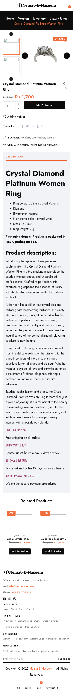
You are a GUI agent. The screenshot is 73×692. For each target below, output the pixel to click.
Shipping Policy (50, 621)
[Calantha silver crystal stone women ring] (53, 520)
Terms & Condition (13, 627)
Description (14, 156)
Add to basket (45, 105)
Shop (21, 609)
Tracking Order (32, 627)
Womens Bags (37, 638)
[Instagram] (9, 598)
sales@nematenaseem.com (21, 586)
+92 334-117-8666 (21, 592)
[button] (67, 5)
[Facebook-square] (4, 598)
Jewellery (39, 18)
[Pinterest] (14, 598)
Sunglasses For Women (57, 638)
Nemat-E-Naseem (40, 668)
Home (10, 18)
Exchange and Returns (29, 621)
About (14, 609)
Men (15, 638)
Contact (30, 609)
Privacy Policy (9, 621)
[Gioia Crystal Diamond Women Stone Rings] (19, 520)
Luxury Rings (58, 18)
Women (23, 18)
